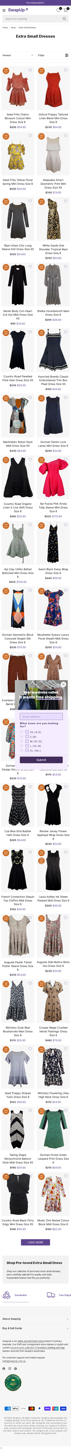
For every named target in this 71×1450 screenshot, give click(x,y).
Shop (13, 28)
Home (5, 28)
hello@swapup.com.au (14, 1361)
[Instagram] (11, 1368)
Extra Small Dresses (27, 28)
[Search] (64, 18)
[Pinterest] (16, 1368)
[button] (18, 55)
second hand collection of (37, 1347)
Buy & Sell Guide (12, 1328)
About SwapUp (11, 1318)
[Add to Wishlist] (30, 70)
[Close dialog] (63, 684)
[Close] (1, 1448)
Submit (41, 760)
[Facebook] (5, 1368)
